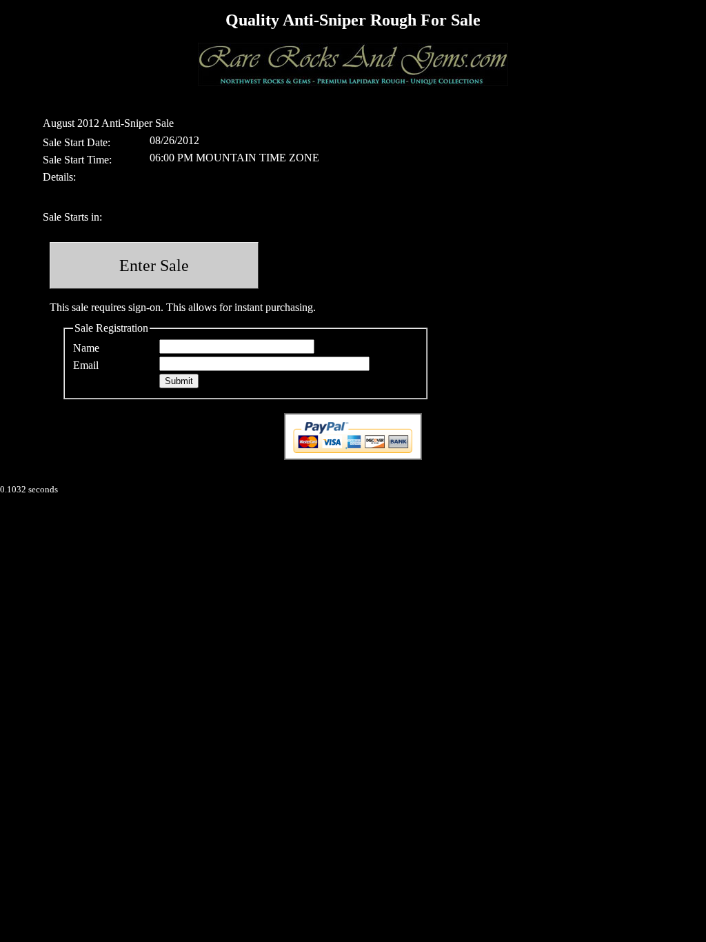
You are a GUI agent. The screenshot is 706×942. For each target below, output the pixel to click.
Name (86, 348)
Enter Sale (154, 265)
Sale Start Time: (77, 160)
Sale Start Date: (76, 142)
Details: (59, 177)
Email (86, 365)
